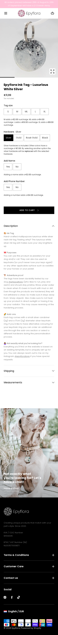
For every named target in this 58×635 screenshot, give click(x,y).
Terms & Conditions (16, 555)
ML (26, 111)
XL (44, 111)
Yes (8, 166)
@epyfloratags (22, 356)
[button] (6, 13)
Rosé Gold (31, 137)
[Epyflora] (29, 13)
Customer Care (14, 566)
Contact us (11, 578)
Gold (18, 137)
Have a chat (11, 488)
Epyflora (16, 628)
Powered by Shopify (31, 628)
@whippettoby (16, 281)
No (17, 166)
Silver (8, 137)
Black (45, 137)
